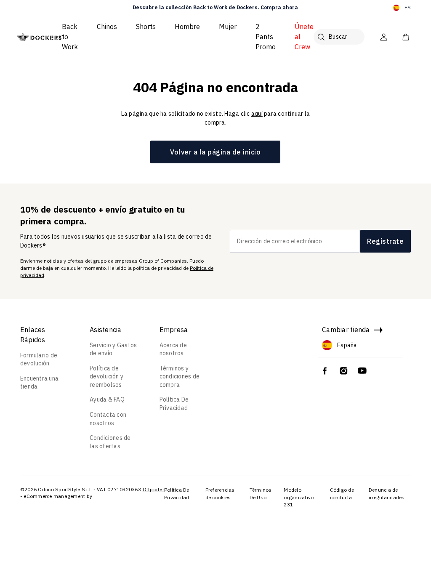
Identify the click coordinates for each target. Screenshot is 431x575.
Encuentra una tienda (39, 383)
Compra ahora (279, 7)
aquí (257, 113)
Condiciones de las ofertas (110, 442)
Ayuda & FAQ (107, 399)
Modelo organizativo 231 (299, 497)
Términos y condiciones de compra (180, 377)
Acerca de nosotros (173, 349)
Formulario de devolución (38, 359)
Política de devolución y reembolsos (106, 377)
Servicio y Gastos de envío (113, 349)
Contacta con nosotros (108, 419)
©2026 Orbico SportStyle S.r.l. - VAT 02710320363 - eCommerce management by (80, 492)
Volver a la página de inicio (215, 152)
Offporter (153, 489)
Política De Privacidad (174, 404)
